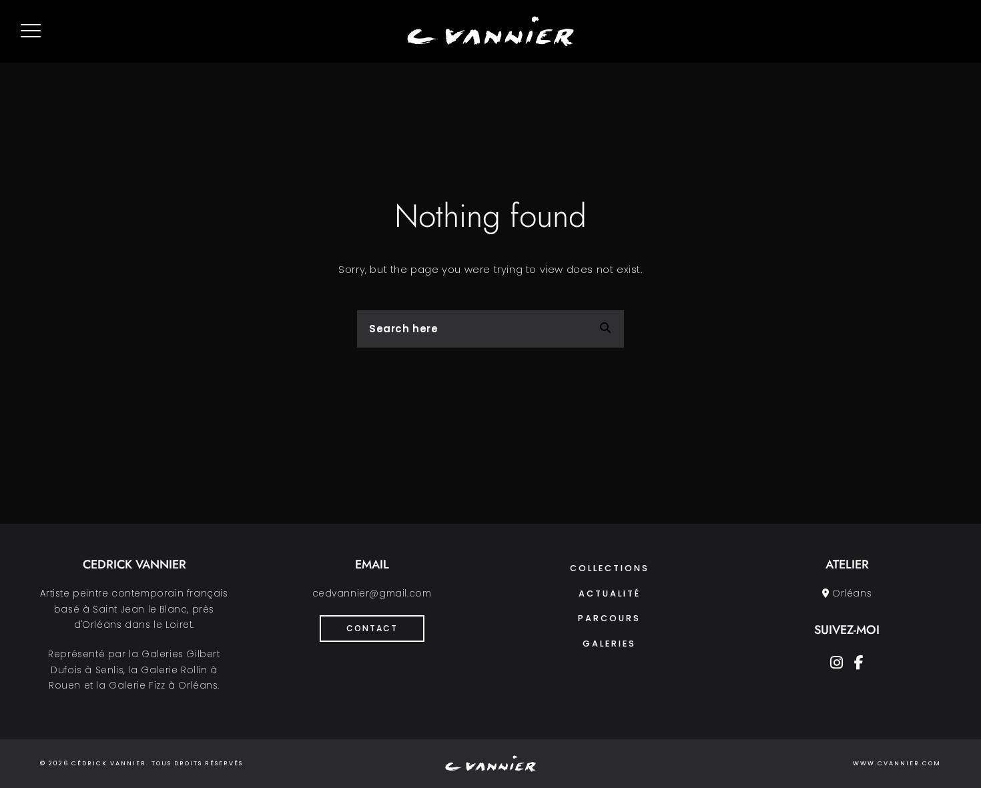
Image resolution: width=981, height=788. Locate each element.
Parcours (609, 618)
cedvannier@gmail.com (372, 593)
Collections (609, 568)
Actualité (610, 593)
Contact (372, 628)
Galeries (609, 643)
